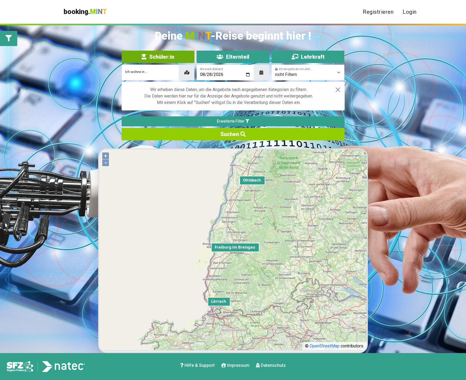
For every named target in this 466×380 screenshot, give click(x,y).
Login (410, 12)
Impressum (237, 365)
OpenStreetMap (325, 345)
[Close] (337, 89)
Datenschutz (273, 365)
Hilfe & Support (199, 365)
